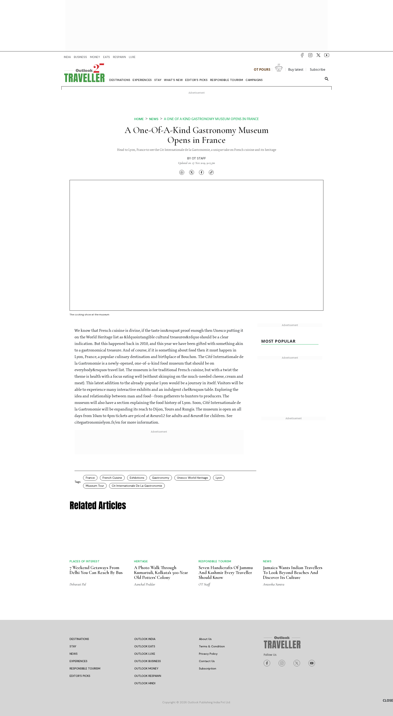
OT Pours (262, 69)
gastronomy (160, 478)
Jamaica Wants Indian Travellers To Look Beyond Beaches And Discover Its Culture (292, 541)
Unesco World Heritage (192, 478)
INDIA (67, 57)
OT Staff (199, 158)
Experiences (142, 80)
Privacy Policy (208, 622)
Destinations (119, 80)
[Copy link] (211, 172)
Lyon (219, 478)
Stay (157, 80)
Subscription (207, 637)
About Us (205, 608)
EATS (106, 57)
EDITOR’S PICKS (80, 645)
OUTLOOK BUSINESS (147, 630)
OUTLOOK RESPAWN (147, 645)
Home (139, 119)
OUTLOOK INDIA (144, 608)
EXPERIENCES (78, 630)
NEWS (74, 622)
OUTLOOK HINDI (144, 652)
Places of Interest (84, 525)
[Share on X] (191, 172)
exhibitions (137, 478)
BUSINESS (80, 57)
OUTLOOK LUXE (144, 622)
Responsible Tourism (226, 80)
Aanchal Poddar (144, 553)
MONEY (95, 57)
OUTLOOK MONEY (146, 637)
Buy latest (295, 69)
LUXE (132, 57)
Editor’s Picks (196, 80)
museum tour (95, 486)
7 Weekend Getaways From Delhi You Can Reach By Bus (96, 534)
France (90, 478)
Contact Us (207, 630)
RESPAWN (119, 57)
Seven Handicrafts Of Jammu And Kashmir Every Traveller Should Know (226, 541)
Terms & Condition (212, 615)
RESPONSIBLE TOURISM (85, 637)
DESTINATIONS (79, 608)
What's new (173, 80)
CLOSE (388, 700)
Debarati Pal (78, 553)
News (153, 119)
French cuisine (112, 478)
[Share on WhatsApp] (181, 172)
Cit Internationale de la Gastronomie (137, 486)
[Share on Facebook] (201, 172)
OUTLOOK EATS (144, 615)
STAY (73, 615)
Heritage (141, 525)
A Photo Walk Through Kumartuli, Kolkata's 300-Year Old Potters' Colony (161, 536)
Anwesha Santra (273, 553)
